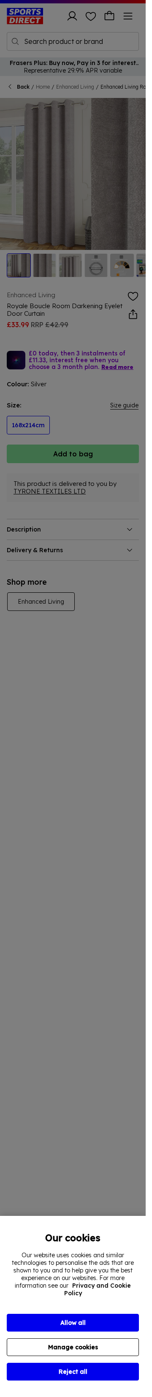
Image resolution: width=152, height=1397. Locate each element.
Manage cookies (73, 1347)
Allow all (73, 1322)
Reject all (73, 1371)
